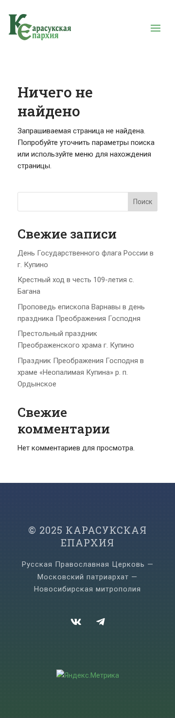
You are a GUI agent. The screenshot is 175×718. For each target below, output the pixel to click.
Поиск (142, 202)
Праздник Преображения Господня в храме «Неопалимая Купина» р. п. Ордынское (81, 372)
